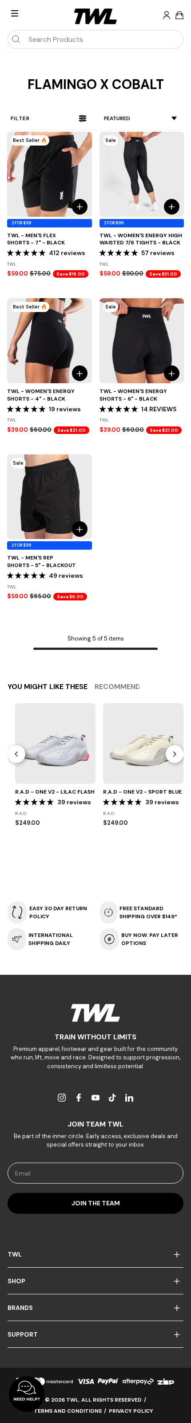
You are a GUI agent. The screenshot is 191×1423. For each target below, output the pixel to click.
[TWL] (95, 1013)
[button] (26, 253)
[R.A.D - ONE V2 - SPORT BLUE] (143, 743)
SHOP (16, 1281)
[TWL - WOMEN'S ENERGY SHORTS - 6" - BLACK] (141, 340)
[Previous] (16, 754)
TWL (15, 1254)
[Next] (174, 754)
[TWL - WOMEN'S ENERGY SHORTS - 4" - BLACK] (49, 340)
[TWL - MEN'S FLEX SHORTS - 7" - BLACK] (49, 174)
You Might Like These (48, 686)
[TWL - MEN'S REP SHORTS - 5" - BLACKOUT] (49, 496)
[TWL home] (95, 16)
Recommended (122, 686)
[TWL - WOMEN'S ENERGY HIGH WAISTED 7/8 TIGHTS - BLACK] (141, 174)
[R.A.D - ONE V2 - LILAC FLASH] (55, 743)
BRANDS (20, 1308)
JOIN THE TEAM (96, 1203)
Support (23, 1334)
